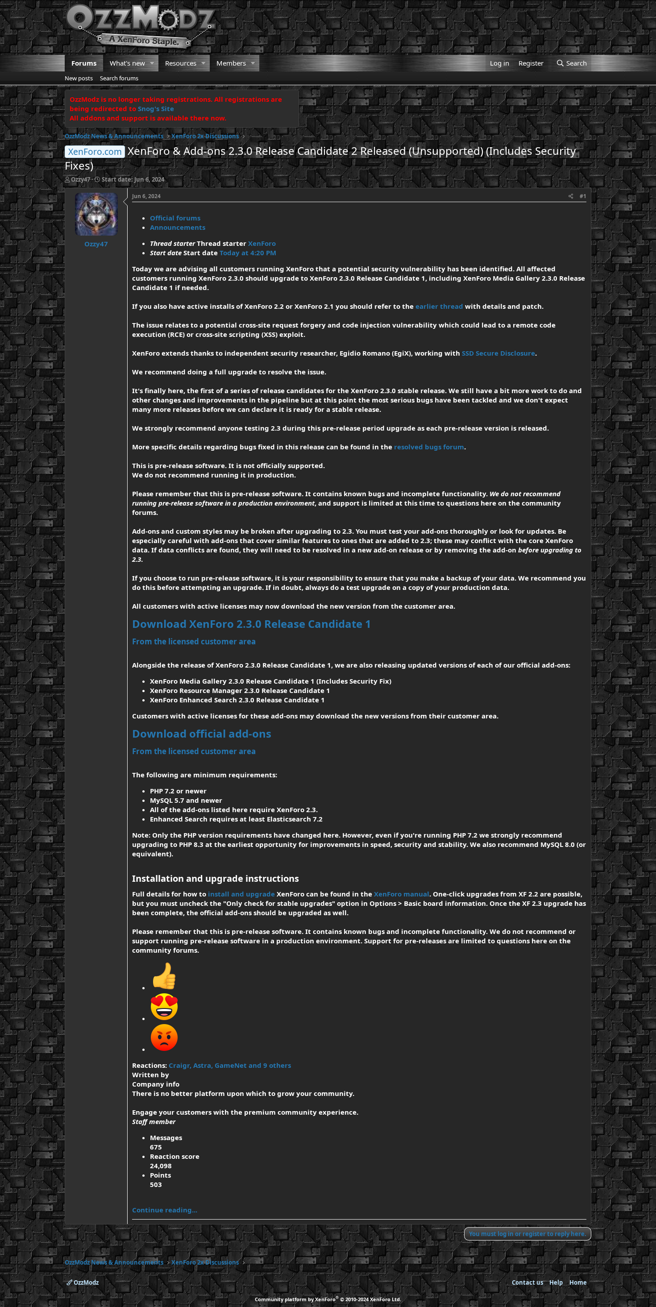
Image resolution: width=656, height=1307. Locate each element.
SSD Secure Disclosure (498, 353)
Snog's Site (156, 108)
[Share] (571, 196)
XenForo (262, 243)
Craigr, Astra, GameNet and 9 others (230, 1065)
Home (578, 1282)
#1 (583, 196)
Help (556, 1282)
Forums (83, 62)
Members (231, 62)
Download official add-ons (201, 733)
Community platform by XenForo (328, 1299)
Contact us (527, 1282)
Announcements (177, 227)
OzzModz (85, 1282)
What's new (127, 62)
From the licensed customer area (194, 641)
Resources (180, 62)
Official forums (175, 217)
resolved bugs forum (429, 446)
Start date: (133, 179)
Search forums (119, 78)
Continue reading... (164, 1209)
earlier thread (439, 306)
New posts (79, 78)
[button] (152, 63)
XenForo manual (401, 893)
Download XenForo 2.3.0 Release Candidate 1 (251, 623)
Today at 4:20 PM (248, 252)
